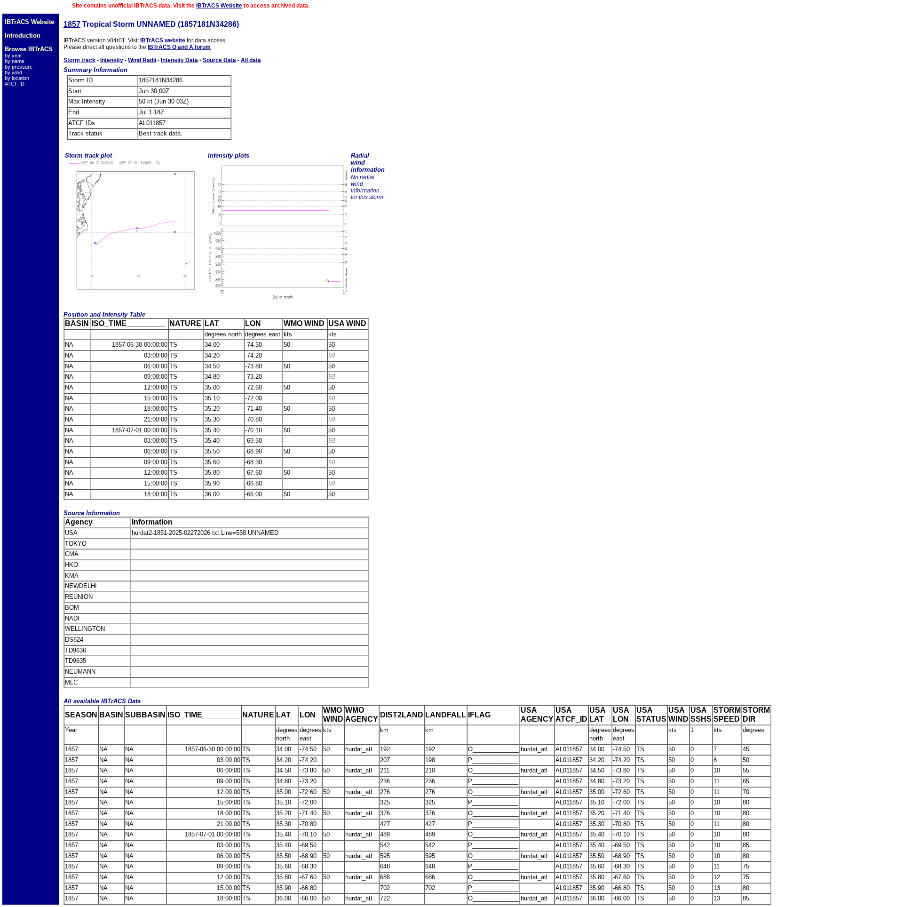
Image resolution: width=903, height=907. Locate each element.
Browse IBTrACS (29, 49)
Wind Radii (142, 60)
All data (251, 60)
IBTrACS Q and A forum (179, 47)
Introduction (22, 35)
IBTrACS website (162, 40)
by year (13, 55)
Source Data (219, 60)
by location (17, 78)
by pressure (18, 67)
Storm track (79, 60)
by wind (13, 72)
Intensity (111, 60)
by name (14, 61)
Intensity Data (179, 60)
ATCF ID (14, 84)
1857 (71, 24)
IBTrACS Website (219, 5)
